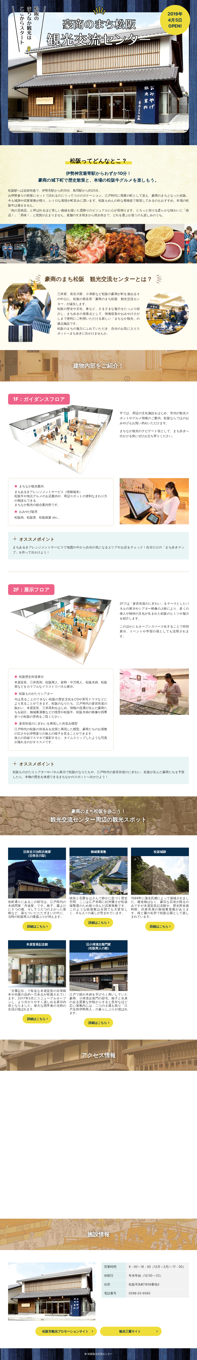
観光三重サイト (130, 1331)
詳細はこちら (36, 926)
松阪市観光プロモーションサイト (65, 1331)
